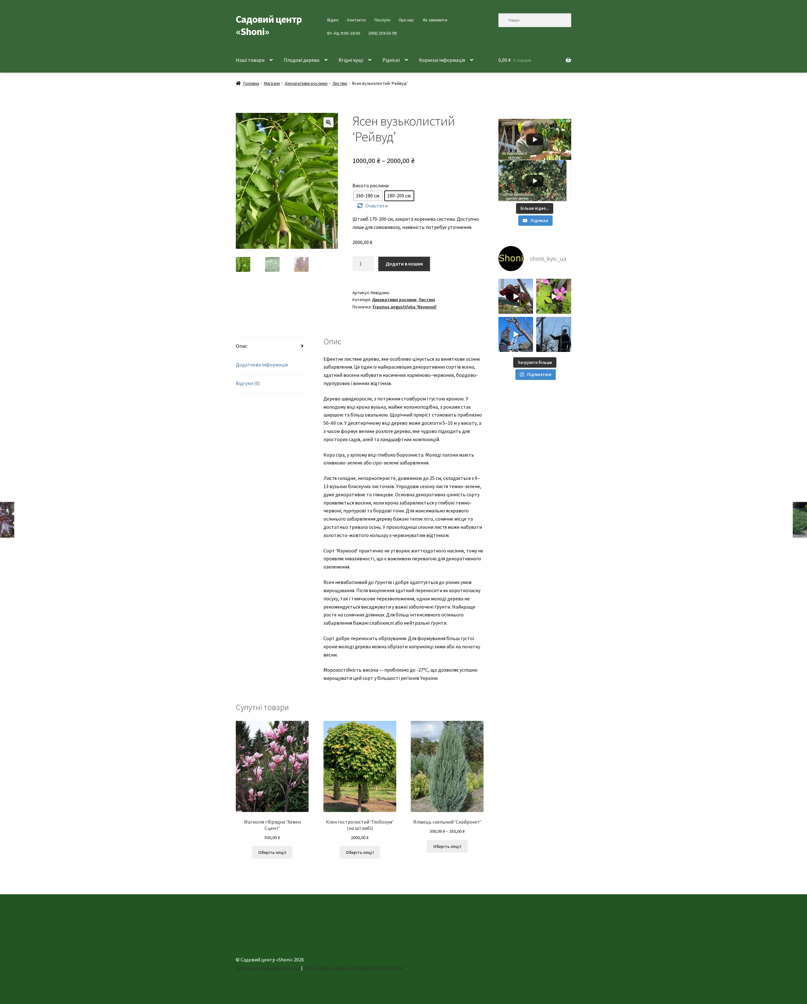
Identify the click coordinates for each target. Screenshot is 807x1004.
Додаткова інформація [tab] (262, 364)
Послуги (382, 20)
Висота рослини (370, 185)
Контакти (356, 20)
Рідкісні (391, 60)
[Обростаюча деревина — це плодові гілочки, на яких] (515, 334)
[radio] (368, 196)
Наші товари (250, 60)
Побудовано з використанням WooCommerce (355, 968)
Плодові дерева (301, 60)
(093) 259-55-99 (383, 33)
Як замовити (435, 20)
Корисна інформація (442, 60)
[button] (328, 122)
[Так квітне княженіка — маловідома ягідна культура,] (553, 296)
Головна (251, 83)
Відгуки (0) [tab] (248, 383)
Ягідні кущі (351, 60)
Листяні (339, 83)
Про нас (406, 20)
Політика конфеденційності (267, 968)
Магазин (272, 83)
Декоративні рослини (306, 83)
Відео (333, 20)
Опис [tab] (241, 346)
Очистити (376, 205)
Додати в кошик (404, 263)
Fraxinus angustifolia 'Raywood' (405, 307)
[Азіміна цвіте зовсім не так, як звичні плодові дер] (515, 296)
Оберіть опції (272, 852)
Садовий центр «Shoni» (269, 25)
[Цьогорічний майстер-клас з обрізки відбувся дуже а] (553, 334)
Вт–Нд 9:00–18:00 (343, 33)
